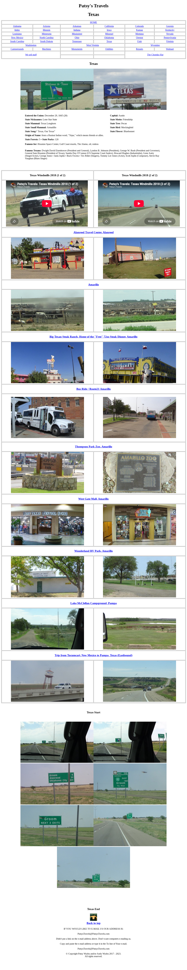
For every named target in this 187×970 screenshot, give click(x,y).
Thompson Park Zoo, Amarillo (93, 446)
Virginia (170, 41)
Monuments (76, 49)
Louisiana (17, 33)
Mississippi (77, 33)
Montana (139, 33)
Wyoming (155, 45)
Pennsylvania (170, 37)
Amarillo (93, 284)
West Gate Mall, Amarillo (93, 498)
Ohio (77, 37)
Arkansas (77, 26)
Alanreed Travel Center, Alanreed (93, 232)
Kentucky (169, 30)
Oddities (109, 49)
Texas (109, 41)
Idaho (17, 30)
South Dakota (46, 41)
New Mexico (17, 37)
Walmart (170, 49)
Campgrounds (17, 49)
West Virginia (92, 45)
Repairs (139, 49)
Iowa (109, 30)
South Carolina (17, 41)
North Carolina (46, 37)
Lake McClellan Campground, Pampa (93, 603)
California (109, 26)
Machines (46, 49)
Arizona (46, 26)
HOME (93, 22)
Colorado (139, 26)
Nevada (169, 33)
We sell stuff (31, 54)
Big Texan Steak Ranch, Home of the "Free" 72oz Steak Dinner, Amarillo (93, 336)
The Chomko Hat (155, 54)
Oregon (139, 37)
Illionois (46, 30)
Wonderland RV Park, (88, 550)
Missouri (109, 33)
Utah (139, 41)
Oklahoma (109, 37)
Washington (30, 45)
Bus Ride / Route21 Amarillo (93, 388)
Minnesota (46, 33)
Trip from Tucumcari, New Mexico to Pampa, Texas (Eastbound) (93, 655)
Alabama (17, 26)
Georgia (170, 26)
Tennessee (77, 41)
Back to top (94, 923)
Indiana (76, 30)
